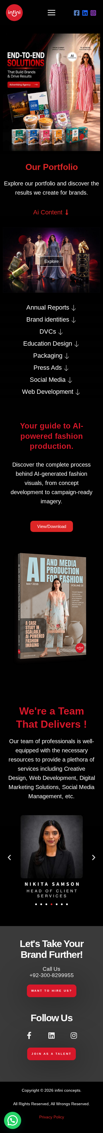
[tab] (51, 212)
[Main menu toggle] (51, 12)
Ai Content (47, 212)
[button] (9, 857)
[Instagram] (93, 13)
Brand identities (47, 320)
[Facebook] (77, 13)
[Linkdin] (85, 13)
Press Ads (47, 368)
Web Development (47, 392)
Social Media (48, 380)
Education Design (47, 344)
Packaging (47, 356)
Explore (51, 261)
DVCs (47, 332)
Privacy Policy (51, 1117)
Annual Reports (47, 308)
